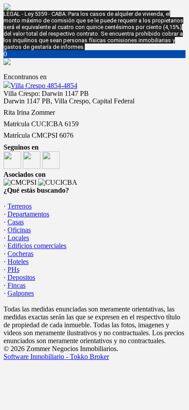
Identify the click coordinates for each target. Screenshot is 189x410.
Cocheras (20, 253)
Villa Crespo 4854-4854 (44, 85)
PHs (13, 269)
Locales (18, 238)
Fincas (16, 285)
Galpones (20, 293)
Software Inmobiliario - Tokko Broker (56, 356)
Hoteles (18, 261)
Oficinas (19, 230)
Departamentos (28, 214)
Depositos (21, 277)
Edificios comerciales (36, 245)
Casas (15, 222)
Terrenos (19, 206)
